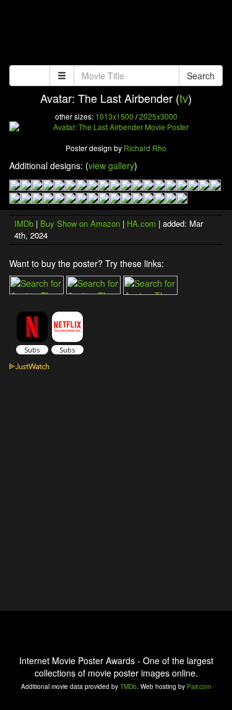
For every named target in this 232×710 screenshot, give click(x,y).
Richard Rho (145, 147)
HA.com (141, 223)
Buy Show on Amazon (80, 223)
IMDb (23, 223)
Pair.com (199, 686)
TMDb (128, 686)
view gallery (111, 165)
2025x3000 (158, 116)
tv (183, 98)
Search (201, 75)
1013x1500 (114, 116)
